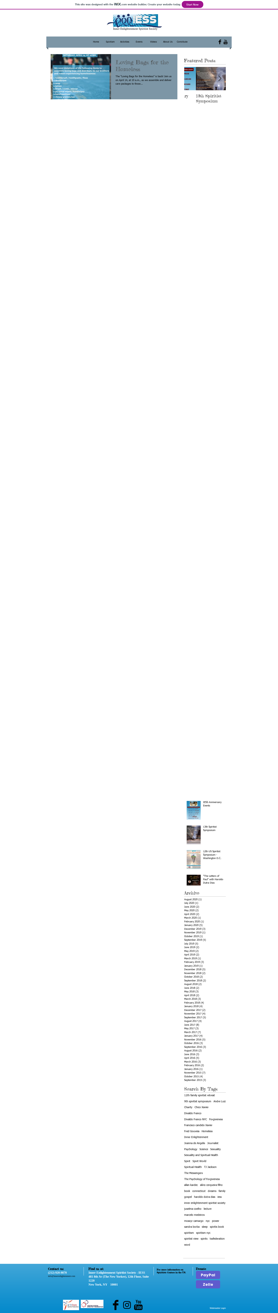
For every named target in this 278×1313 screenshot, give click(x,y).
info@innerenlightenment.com (61, 1276)
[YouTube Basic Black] (225, 42)
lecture (207, 1209)
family (222, 1191)
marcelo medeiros (194, 1215)
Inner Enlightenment (196, 1137)
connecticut (199, 1191)
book (187, 1191)
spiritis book (217, 1227)
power (215, 1221)
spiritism (189, 1233)
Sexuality (215, 1149)
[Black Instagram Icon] (127, 1305)
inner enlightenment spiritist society (204, 1203)
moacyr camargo (193, 1221)
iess (219, 1197)
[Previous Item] (190, 79)
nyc (208, 1221)
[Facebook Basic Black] (219, 42)
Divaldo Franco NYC (195, 1119)
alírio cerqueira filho (211, 1185)
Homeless (207, 1131)
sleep (205, 1227)
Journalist (212, 1143)
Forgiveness (216, 1119)
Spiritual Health (193, 1167)
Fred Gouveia (191, 1131)
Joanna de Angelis (194, 1143)
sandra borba (192, 1227)
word (187, 1245)
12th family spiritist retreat (199, 1095)
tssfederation (217, 1239)
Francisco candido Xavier (198, 1125)
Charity (188, 1107)
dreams (212, 1191)
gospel (188, 1197)
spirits (204, 1239)
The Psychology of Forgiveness (202, 1179)
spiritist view (191, 1239)
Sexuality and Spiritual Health (201, 1155)
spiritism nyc (203, 1233)
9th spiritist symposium (197, 1101)
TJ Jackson (210, 1167)
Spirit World (199, 1161)
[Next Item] (219, 79)
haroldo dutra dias (204, 1197)
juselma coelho (192, 1209)
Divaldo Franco (192, 1113)
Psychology (190, 1149)
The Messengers (193, 1173)
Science (204, 1149)
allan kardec (191, 1185)
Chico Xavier (202, 1107)
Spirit (187, 1161)
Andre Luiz (220, 1101)
